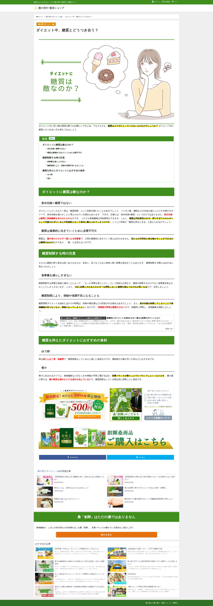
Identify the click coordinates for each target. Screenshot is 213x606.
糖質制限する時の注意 (54, 158)
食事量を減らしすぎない (56, 161)
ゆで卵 (50, 174)
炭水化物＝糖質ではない (56, 149)
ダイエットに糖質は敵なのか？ (58, 145)
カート (176, 1)
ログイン (157, 1)
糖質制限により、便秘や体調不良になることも (65, 165)
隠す (51, 138)
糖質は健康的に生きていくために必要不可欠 (64, 152)
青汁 (49, 178)
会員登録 (167, 1)
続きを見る (106, 535)
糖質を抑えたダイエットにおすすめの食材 (64, 170)
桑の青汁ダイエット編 (46, 24)
